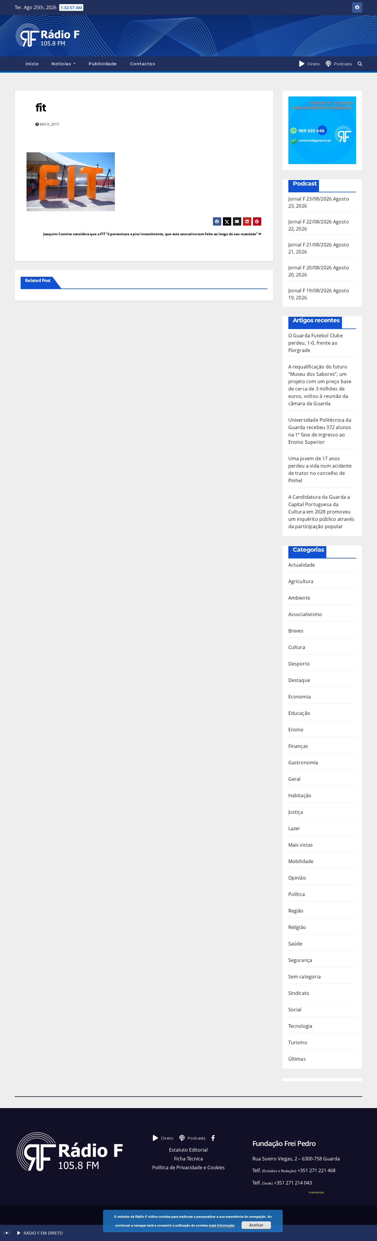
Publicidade (103, 63)
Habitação (300, 795)
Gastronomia (303, 762)
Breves (296, 631)
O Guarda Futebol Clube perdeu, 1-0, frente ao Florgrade (315, 342)
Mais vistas (300, 845)
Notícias (62, 63)
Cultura (296, 647)
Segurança (300, 960)
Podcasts (343, 63)
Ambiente (299, 598)
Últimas (297, 1059)
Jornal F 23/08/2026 (310, 199)
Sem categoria (304, 976)
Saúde (295, 943)
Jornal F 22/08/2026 (310, 221)
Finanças (298, 746)
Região (296, 911)
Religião (297, 927)
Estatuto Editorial (188, 1150)
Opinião (297, 878)
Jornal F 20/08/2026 (310, 267)
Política (296, 894)
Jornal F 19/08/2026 (310, 290)
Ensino (296, 729)
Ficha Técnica (188, 1158)
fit (40, 107)
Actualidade (301, 565)
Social (295, 1009)
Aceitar (256, 1225)
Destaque (299, 680)
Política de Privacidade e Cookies (188, 1167)
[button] (360, 63)
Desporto (299, 663)
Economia (299, 696)
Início (32, 63)
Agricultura (301, 581)
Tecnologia (300, 1026)
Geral (294, 779)
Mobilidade (301, 861)
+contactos (316, 1192)
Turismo (297, 1042)
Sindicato (299, 993)
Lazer (294, 828)
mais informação (222, 1225)
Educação (299, 713)
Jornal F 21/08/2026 (310, 244)
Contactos (142, 63)
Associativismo (305, 614)
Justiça (295, 812)
